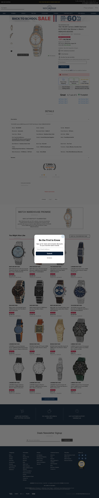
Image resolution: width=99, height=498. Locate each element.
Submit (49, 253)
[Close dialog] (63, 236)
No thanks (49, 258)
